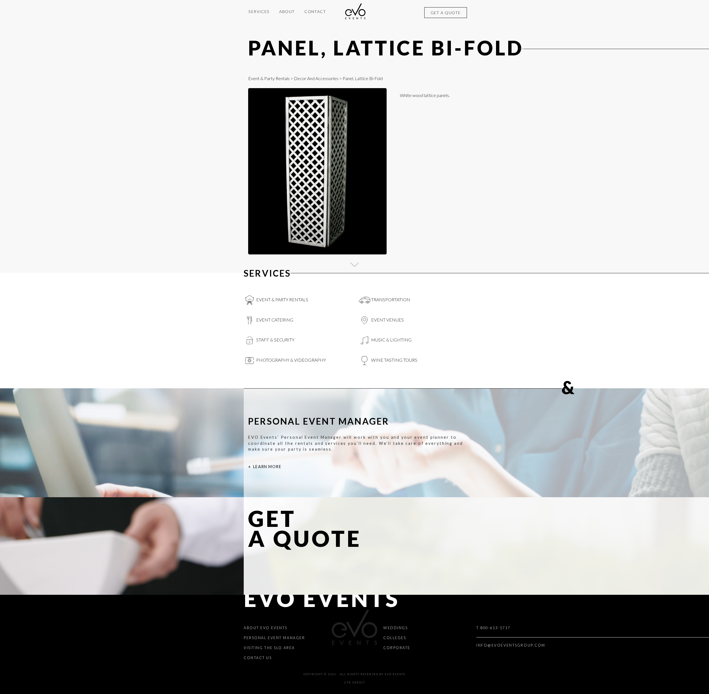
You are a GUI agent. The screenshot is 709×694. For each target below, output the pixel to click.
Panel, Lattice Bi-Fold (386, 48)
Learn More (267, 466)
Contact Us (258, 657)
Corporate (396, 647)
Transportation (390, 299)
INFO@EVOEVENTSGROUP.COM (510, 645)
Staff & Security (274, 339)
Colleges (394, 638)
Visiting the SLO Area (269, 647)
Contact (315, 11)
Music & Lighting (391, 339)
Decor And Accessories (316, 78)
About (287, 11)
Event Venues (387, 319)
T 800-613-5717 (493, 628)
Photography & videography (290, 360)
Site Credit (354, 682)
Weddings (395, 628)
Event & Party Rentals (269, 78)
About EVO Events (265, 628)
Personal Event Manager (274, 638)
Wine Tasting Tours (393, 360)
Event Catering (274, 319)
